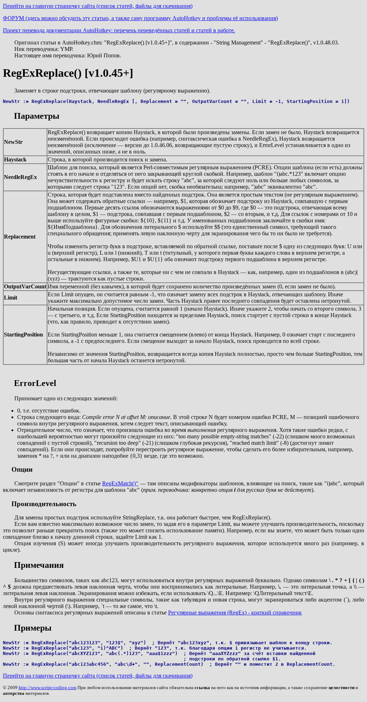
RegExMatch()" (120, 483)
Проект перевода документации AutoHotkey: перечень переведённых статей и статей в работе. (119, 30)
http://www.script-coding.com (47, 687)
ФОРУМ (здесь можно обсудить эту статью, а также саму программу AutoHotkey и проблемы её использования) (140, 18)
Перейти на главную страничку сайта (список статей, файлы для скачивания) (97, 6)
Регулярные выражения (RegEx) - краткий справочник (235, 612)
